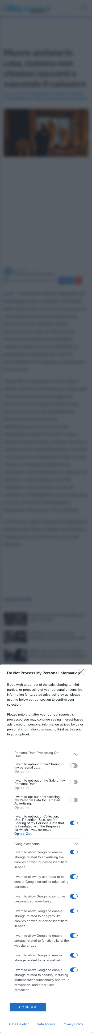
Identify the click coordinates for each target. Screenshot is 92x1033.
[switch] (74, 765)
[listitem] (46, 754)
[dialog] (46, 848)
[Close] (82, 673)
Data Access (46, 1024)
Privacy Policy (73, 1024)
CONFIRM (28, 1007)
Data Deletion (19, 1024)
